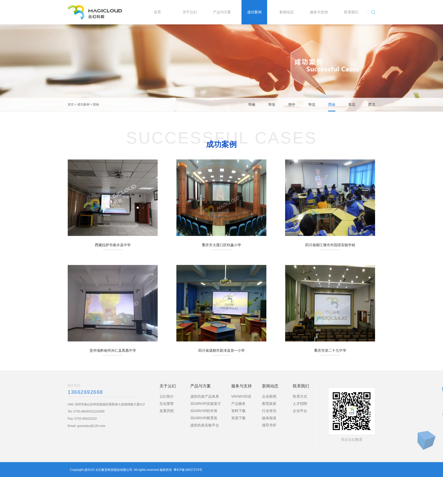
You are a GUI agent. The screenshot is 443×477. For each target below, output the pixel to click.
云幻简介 (166, 396)
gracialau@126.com (91, 426)
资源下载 (238, 418)
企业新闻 (269, 396)
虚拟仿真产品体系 (204, 396)
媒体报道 (269, 418)
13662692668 (85, 392)
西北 (371, 104)
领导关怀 (269, 425)
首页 (71, 104)
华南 (251, 104)
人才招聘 (300, 404)
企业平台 (300, 411)
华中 (291, 104)
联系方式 (300, 396)
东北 (351, 104)
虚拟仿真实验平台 (204, 425)
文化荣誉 (166, 404)
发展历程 (166, 411)
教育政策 (269, 404)
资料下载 (238, 411)
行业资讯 (269, 411)
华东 (271, 104)
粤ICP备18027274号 (188, 470)
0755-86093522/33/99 (89, 411)
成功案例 (83, 104)
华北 (311, 104)
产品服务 (238, 404)
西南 (96, 104)
